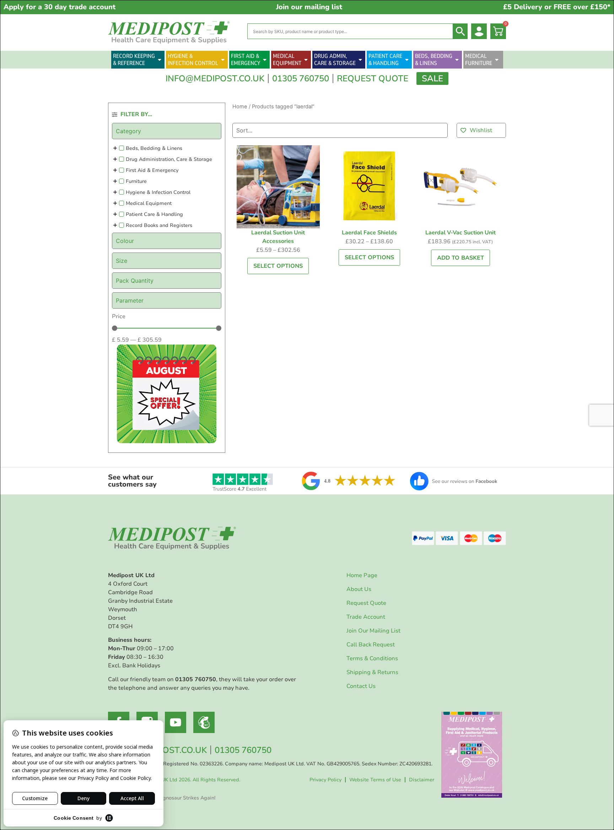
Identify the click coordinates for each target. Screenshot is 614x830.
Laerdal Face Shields (369, 233)
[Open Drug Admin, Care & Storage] (360, 59)
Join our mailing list (309, 7)
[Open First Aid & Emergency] (265, 59)
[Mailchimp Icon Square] (204, 722)
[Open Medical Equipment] (306, 59)
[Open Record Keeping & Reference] (159, 59)
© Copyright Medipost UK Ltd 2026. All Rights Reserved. (174, 779)
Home (239, 106)
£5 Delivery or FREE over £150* (556, 7)
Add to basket (460, 258)
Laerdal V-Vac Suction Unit (460, 233)
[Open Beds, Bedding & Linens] (457, 59)
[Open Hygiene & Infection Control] (223, 59)
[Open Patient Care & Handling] (407, 59)
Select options (278, 266)
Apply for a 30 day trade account (59, 7)
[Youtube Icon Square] (175, 722)
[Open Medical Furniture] (497, 59)
